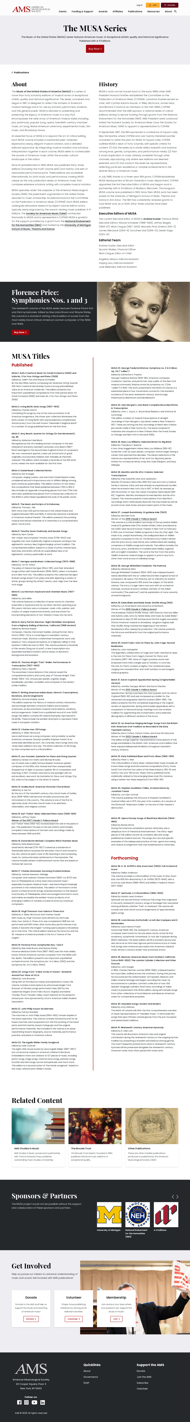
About (168, 11)
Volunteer (73, 1318)
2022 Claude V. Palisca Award (141, 736)
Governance (90, 1377)
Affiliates (118, 11)
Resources (153, 11)
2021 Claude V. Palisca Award (141, 689)
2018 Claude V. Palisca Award (141, 518)
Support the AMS (150, 1365)
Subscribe (142, 1382)
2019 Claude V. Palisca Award (141, 609)
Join (155, 5)
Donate (171, 5)
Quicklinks (92, 1365)
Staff (86, 1382)
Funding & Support (82, 11)
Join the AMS (144, 1377)
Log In (139, 5)
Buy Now (19, 332)
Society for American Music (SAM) (46, 213)
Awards (102, 11)
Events (63, 11)
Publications (135, 11)
